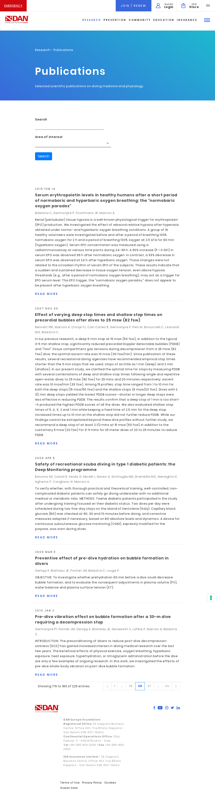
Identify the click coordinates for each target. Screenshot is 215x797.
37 (150, 687)
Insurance (187, 20)
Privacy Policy (92, 782)
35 (132, 687)
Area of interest (49, 137)
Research (91, 20)
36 (141, 687)
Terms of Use (70, 782)
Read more (46, 294)
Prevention (115, 20)
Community (140, 20)
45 (168, 687)
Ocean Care (69, 788)
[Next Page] (176, 686)
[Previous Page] (107, 686)
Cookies (110, 782)
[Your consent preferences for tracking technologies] (211, 598)
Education (163, 20)
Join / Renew (133, 6)
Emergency (13, 6)
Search (41, 119)
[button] (208, 5)
